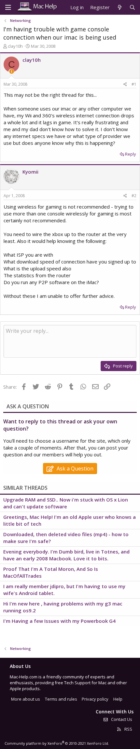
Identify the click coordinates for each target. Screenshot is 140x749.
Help (117, 699)
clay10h (15, 46)
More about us (25, 699)
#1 (134, 84)
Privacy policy (95, 699)
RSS (127, 729)
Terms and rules (61, 699)
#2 (134, 195)
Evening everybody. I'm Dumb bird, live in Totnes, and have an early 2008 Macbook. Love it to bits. (66, 555)
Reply (130, 154)
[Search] (132, 7)
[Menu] (8, 7)
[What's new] (119, 7)
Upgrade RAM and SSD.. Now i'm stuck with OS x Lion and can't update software (65, 503)
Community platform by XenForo (57, 743)
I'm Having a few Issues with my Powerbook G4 (59, 621)
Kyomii (30, 171)
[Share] (125, 84)
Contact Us (121, 719)
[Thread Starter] (11, 71)
